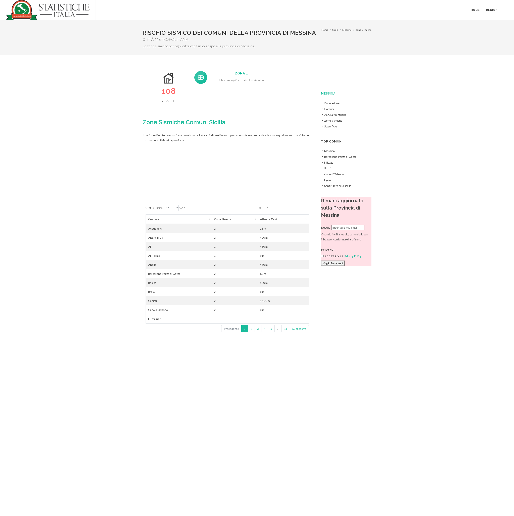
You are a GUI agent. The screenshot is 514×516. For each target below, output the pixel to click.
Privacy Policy (352, 256)
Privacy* (328, 250)
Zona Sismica (223, 219)
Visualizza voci (166, 208)
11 (285, 328)
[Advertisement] (227, 177)
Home (324, 29)
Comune (153, 219)
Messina (347, 29)
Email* (326, 227)
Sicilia (335, 29)
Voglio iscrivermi (333, 263)
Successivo (299, 328)
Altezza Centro (270, 219)
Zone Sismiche (363, 29)
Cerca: (264, 208)
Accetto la (334, 256)
